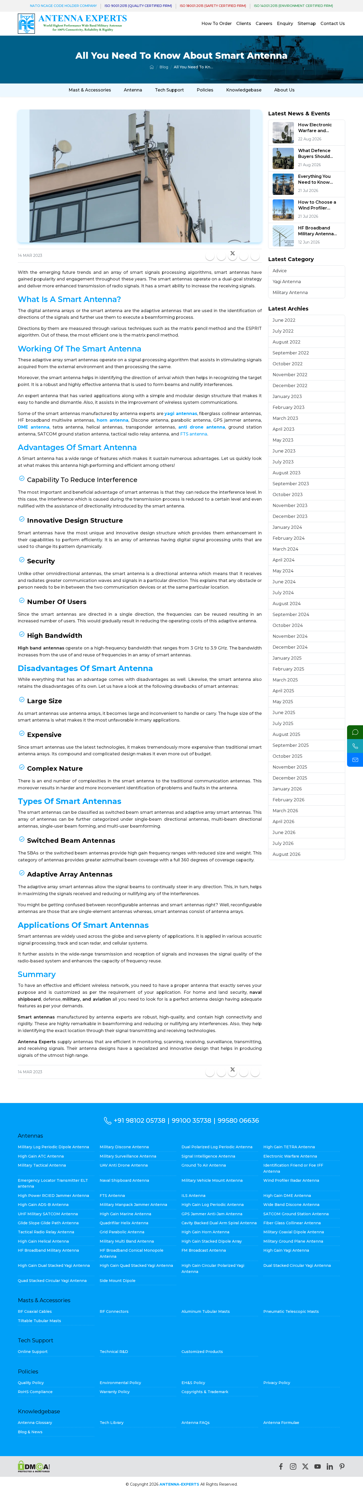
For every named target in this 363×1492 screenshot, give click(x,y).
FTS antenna (193, 434)
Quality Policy (31, 1382)
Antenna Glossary (35, 1422)
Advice (280, 270)
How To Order (216, 23)
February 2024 (289, 538)
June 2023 (284, 451)
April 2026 (283, 821)
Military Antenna (290, 292)
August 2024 (287, 603)
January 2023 (287, 396)
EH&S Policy (193, 1382)
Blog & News (30, 1432)
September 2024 (291, 614)
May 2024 (283, 570)
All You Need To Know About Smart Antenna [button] (194, 67)
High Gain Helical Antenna (43, 1241)
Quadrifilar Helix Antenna (124, 1223)
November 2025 (290, 767)
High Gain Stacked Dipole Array (212, 1241)
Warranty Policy (115, 1391)
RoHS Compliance (35, 1391)
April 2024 (283, 560)
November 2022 (290, 374)
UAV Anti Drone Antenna (124, 1165)
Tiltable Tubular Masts (39, 1320)
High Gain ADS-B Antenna (43, 1204)
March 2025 (285, 679)
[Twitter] (305, 1466)
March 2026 (285, 810)
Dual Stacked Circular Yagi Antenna (297, 1265)
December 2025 (290, 778)
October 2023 (288, 494)
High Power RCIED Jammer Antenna (53, 1195)
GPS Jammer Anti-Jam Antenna (212, 1214)
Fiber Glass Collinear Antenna (292, 1223)
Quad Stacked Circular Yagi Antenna (52, 1280)
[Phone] (355, 746)
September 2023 (291, 483)
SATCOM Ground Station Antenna (296, 1214)
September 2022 (291, 352)
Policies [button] (205, 90)
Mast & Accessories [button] (90, 90)
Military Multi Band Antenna (127, 1241)
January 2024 (287, 527)
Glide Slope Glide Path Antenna (48, 1223)
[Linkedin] (330, 1466)
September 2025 (291, 745)
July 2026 (283, 843)
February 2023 (289, 407)
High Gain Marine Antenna (125, 1214)
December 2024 (290, 647)
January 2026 (287, 788)
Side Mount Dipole (118, 1280)
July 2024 (283, 592)
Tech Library (112, 1422)
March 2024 (285, 549)
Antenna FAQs (196, 1422)
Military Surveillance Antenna (128, 1156)
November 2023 (290, 505)
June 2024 (284, 581)
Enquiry (285, 23)
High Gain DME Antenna (287, 1195)
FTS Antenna (112, 1195)
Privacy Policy (276, 1382)
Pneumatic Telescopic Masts (291, 1311)
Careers (264, 23)
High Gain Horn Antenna (205, 1232)
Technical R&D (114, 1351)
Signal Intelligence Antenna (208, 1156)
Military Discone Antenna (124, 1147)
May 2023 (283, 440)
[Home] (152, 67)
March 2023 (285, 418)
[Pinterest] (342, 1466)
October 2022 (288, 363)
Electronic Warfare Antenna (290, 1156)
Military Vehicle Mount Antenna (212, 1180)
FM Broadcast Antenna (204, 1250)
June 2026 (284, 832)
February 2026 (288, 799)
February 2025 (288, 669)
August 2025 (286, 734)
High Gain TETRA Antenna (289, 1147)
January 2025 (287, 658)
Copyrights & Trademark (205, 1391)
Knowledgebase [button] (243, 90)
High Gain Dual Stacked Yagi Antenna (54, 1265)
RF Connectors (114, 1311)
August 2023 (287, 472)
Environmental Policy (120, 1382)
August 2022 (287, 342)
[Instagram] (293, 1466)
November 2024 (290, 636)
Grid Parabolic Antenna (122, 1232)
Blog (163, 67)
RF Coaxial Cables (35, 1311)
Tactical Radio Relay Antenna (46, 1232)
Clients (243, 23)
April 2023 (283, 429)
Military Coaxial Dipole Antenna (293, 1232)
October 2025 (287, 756)
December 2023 (290, 516)
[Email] (355, 760)
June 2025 (284, 712)
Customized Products (202, 1351)
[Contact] (355, 732)
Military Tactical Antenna (42, 1165)
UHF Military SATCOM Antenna (48, 1214)
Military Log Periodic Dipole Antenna (53, 1147)
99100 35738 (191, 1120)
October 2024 (288, 625)
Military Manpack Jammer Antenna (133, 1204)
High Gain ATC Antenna (41, 1156)
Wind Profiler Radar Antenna (291, 1180)
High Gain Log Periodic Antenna (213, 1204)
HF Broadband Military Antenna (48, 1250)
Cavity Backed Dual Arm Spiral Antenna (219, 1223)
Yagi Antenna (287, 281)
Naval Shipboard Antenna (124, 1180)
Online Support (33, 1351)
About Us (284, 90)
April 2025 (283, 690)
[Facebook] (281, 1466)
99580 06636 (238, 1120)
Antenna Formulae (281, 1422)
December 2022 (290, 385)
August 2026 (286, 854)
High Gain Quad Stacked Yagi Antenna (136, 1265)
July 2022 (283, 331)
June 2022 (284, 320)
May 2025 (283, 701)
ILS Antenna (193, 1195)
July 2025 (283, 723)
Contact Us (332, 23)
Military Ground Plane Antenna (293, 1241)
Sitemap (307, 23)
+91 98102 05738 (139, 1120)
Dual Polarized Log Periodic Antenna (217, 1147)
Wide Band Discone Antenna (291, 1204)
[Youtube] (317, 1466)
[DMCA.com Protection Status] (34, 1466)
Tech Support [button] (169, 90)
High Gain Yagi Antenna (286, 1250)
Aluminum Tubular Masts (206, 1311)
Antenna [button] (133, 90)
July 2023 (283, 461)
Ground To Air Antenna (204, 1165)
